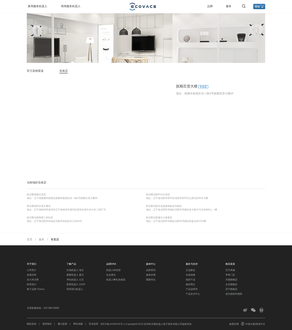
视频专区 (151, 279)
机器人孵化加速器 (115, 279)
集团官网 (234, 324)
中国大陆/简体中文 (255, 324)
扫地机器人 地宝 (75, 270)
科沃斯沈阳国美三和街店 (40, 217)
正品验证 (190, 270)
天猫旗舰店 (231, 279)
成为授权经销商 (233, 294)
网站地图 (78, 323)
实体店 (63, 70)
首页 (29, 239)
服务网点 (190, 284)
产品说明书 (192, 289)
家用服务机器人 (37, 6)
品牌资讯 (151, 270)
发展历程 (31, 274)
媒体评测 (151, 274)
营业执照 (93, 323)
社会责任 (111, 274)
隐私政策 (31, 323)
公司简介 (31, 270)
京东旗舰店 (231, 284)
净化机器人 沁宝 (75, 279)
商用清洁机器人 (75, 289)
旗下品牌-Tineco (35, 289)
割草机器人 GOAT (76, 284)
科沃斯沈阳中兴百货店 (158, 194)
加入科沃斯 (33, 279)
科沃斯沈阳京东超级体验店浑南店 (164, 206)
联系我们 (31, 284)
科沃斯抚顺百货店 (36, 194)
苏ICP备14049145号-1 (113, 324)
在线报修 (190, 274)
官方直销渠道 (35, 70)
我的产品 (190, 279)
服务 (228, 6)
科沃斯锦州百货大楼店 (39, 206)
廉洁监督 (62, 323)
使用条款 (47, 323)
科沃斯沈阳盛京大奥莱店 (159, 217)
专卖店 (55, 239)
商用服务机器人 (70, 6)
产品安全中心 (193, 294)
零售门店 (230, 274)
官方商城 (230, 270)
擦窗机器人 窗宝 (75, 274)
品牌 (210, 6)
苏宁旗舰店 (231, 289)
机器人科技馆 (113, 270)
